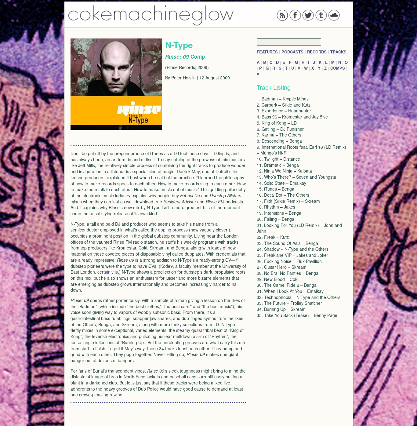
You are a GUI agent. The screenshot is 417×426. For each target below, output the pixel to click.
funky (176, 324)
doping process (173, 230)
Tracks (338, 52)
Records (317, 52)
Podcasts (292, 52)
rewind (116, 394)
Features (267, 52)
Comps (337, 68)
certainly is (107, 272)
